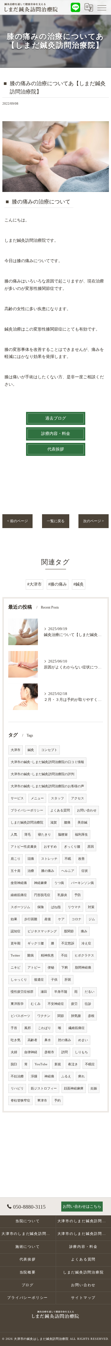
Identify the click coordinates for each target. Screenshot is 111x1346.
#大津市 (34, 584)
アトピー (34, 967)
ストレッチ (49, 858)
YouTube (41, 1064)
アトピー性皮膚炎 (24, 846)
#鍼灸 (78, 584)
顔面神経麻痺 (73, 1088)
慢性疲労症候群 (22, 991)
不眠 (68, 858)
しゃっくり (19, 979)
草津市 (42, 1100)
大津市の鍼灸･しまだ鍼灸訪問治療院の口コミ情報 (47, 762)
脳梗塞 (63, 834)
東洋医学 (17, 1003)
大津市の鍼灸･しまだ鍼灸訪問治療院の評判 (42, 774)
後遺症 (39, 979)
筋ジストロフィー (44, 1088)
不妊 (64, 955)
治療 (31, 870)
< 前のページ (17, 521)
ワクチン (43, 1016)
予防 (77, 895)
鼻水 (47, 1040)
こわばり (44, 1028)
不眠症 (90, 1064)
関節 (60, 1016)
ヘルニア (67, 870)
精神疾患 (47, 955)
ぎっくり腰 (72, 846)
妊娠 (94, 1088)
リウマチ (74, 907)
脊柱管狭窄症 (20, 1100)
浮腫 (34, 1076)
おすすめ (50, 846)
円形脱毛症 (42, 895)
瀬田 (44, 991)
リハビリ (17, 1088)
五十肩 (15, 870)
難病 (30, 955)
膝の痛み (47, 870)
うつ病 (59, 883)
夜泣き (73, 1064)
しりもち (81, 1052)
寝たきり (44, 834)
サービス (17, 798)
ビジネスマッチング (42, 931)
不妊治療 (17, 1076)
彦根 (91, 1016)
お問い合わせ (86, 810)
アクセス (77, 798)
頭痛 (31, 858)
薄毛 (27, 834)
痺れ (81, 1076)
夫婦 (14, 1052)
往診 (88, 1003)
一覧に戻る (56, 521)
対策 (91, 907)
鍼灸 (31, 750)
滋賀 (53, 822)
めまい (83, 1040)
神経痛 (49, 1076)
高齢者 (32, 1040)
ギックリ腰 (36, 943)
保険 (40, 907)
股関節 (69, 931)
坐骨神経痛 (19, 883)
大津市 (15, 750)
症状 (84, 870)
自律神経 (30, 1052)
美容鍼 (82, 822)
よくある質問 (60, 810)
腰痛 (67, 822)
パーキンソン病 (82, 883)
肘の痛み (64, 1040)
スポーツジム (20, 907)
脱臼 (14, 1064)
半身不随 (60, 991)
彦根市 (49, 1052)
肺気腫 (76, 1016)
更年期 (15, 943)
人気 (14, 834)
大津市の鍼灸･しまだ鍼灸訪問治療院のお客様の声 (47, 786)
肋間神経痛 (83, 967)
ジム (92, 919)
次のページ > (93, 521)
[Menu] (101, 7)
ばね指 (56, 907)
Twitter (15, 955)
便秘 (51, 967)
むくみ (36, 1003)
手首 (14, 1028)
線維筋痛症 (19, 895)
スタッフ (57, 798)
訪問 (64, 1052)
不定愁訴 (67, 943)
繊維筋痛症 (76, 1028)
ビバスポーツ (20, 1016)
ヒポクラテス (84, 955)
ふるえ (66, 1076)
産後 (47, 919)
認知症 (15, 931)
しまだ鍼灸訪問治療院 (27, 822)
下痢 (64, 967)
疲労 (74, 1003)
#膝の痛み (57, 584)
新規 (57, 1064)
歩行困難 (30, 919)
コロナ (76, 919)
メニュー (37, 798)
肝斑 (68, 979)
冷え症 (86, 943)
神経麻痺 (40, 883)
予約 (57, 1100)
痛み (84, 931)
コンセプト (49, 750)
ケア (61, 919)
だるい (89, 991)
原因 (90, 846)
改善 (81, 858)
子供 (54, 979)
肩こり (15, 858)
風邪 (27, 1028)
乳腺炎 (62, 895)
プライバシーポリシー (27, 810)
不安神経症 (56, 1003)
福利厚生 (81, 834)
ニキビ (15, 967)
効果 (14, 919)
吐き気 (15, 1040)
